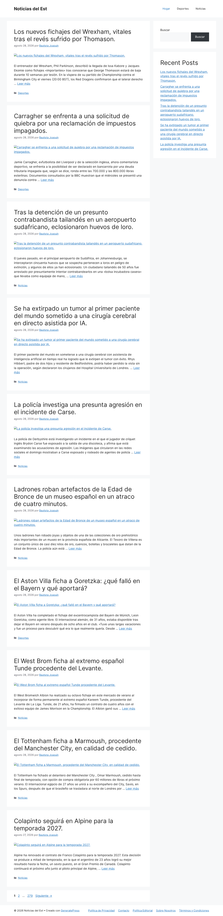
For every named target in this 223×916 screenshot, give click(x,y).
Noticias (201, 8)
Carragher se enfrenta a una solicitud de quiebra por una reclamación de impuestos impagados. (75, 123)
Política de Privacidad (101, 910)
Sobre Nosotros (166, 910)
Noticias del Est (30, 8)
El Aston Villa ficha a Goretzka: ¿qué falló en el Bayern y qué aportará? (77, 584)
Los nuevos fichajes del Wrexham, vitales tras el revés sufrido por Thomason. (72, 35)
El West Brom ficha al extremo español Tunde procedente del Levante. (69, 664)
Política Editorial (143, 910)
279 (30, 896)
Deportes (183, 8)
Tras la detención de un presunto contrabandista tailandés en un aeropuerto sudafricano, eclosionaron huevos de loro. (75, 219)
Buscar (165, 30)
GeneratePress (70, 910)
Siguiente (43, 896)
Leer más (23, 83)
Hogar (166, 8)
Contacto (123, 910)
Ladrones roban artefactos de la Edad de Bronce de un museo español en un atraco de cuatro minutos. (74, 496)
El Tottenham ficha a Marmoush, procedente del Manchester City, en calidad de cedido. (77, 744)
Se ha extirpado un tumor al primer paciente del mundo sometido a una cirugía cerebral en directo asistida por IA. (77, 316)
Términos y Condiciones (194, 910)
